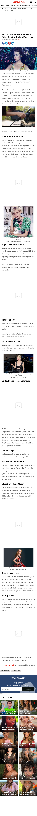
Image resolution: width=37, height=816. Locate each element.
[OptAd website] (29, 126)
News (7, 5)
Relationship (26, 5)
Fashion (12, 5)
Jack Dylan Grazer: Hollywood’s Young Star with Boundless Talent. (28, 778)
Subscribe (28, 689)
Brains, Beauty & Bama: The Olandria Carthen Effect (9, 730)
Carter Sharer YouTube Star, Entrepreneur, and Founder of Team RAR (8, 713)
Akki (18, 39)
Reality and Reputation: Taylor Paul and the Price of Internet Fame (27, 746)
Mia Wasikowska (5, 670)
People (7, 8)
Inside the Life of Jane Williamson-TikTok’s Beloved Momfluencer (27, 730)
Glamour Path (18, 2)
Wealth (19, 5)
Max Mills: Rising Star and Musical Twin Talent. (8, 762)
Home (2, 5)
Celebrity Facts (16, 670)
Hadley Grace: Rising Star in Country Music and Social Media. (27, 794)
